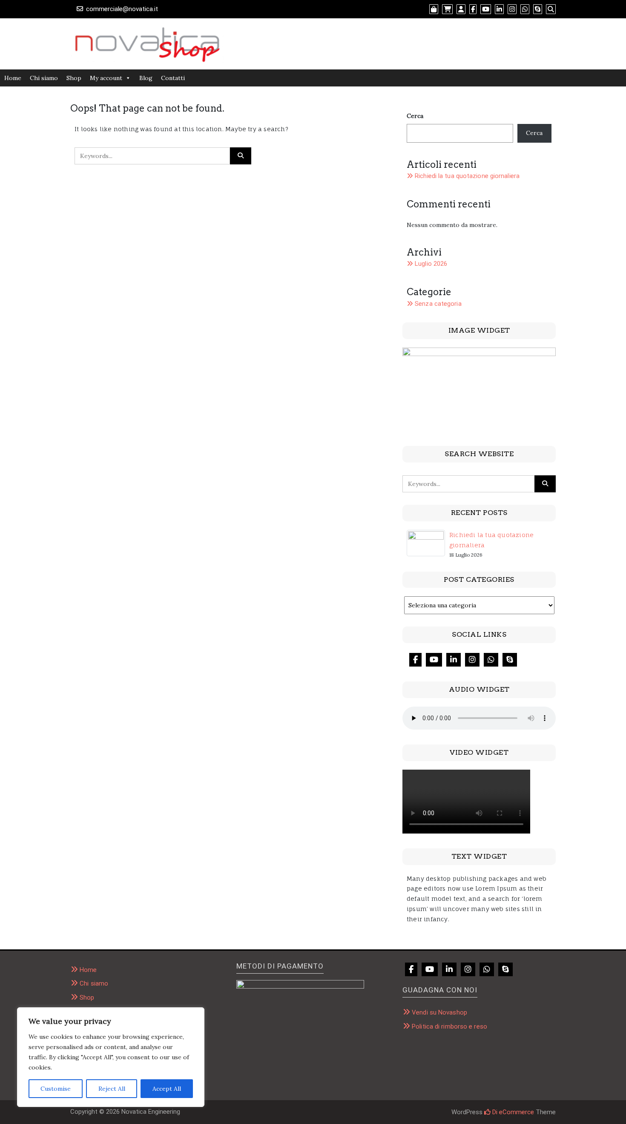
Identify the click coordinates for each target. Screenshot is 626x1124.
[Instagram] (472, 660)
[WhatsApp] (491, 660)
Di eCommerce (512, 1112)
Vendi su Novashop (439, 1012)
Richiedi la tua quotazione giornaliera (467, 176)
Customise (55, 1088)
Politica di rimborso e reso (449, 1026)
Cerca (415, 116)
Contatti (173, 78)
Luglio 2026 (431, 263)
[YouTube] (434, 660)
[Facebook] (415, 660)
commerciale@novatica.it (122, 9)
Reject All (111, 1088)
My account (106, 78)
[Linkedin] (453, 660)
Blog (145, 78)
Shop (73, 78)
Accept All (166, 1088)
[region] (110, 1057)
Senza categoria (438, 304)
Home (12, 78)
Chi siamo (44, 78)
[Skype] (510, 660)
